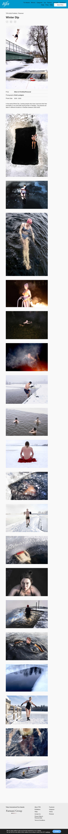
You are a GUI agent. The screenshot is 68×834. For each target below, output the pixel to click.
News (42, 4)
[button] (7, 21)
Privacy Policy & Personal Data (39, 817)
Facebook (51, 807)
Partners (49, 2)
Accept (57, 831)
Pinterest (51, 814)
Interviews (55, 2)
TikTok (51, 811)
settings (48, 832)
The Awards (26, 2)
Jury (45, 2)
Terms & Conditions (40, 820)
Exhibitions (62, 2)
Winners (33, 2)
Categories (39, 2)
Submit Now (60, 4)
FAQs (51, 4)
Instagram (51, 809)
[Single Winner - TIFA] (6, 4)
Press (47, 4)
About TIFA (38, 807)
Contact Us (37, 814)
